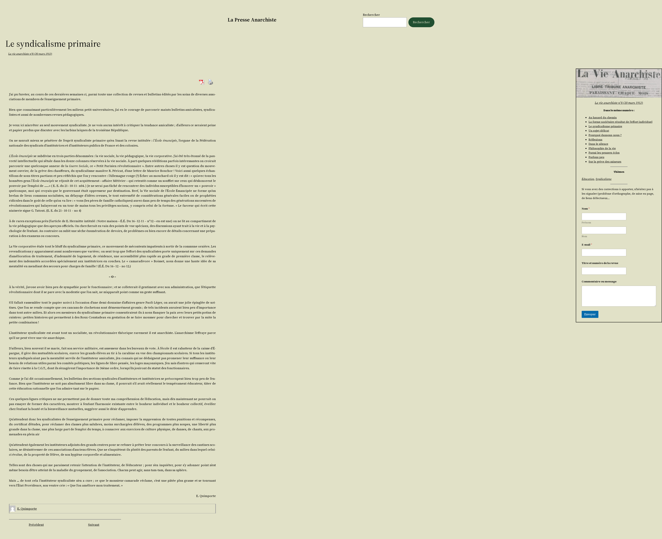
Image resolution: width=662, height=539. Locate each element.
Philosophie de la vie (602, 148)
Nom (584, 236)
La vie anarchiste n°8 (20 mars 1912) (30, 54)
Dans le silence (598, 144)
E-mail (587, 244)
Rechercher (371, 15)
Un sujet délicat (599, 130)
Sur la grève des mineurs (605, 161)
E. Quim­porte (27, 508)
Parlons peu (596, 157)
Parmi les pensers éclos (604, 152)
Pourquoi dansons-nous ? (605, 135)
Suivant (93, 524)
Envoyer (590, 314)
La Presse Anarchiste (252, 19)
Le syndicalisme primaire (605, 126)
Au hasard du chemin (603, 117)
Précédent (36, 524)
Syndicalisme (603, 179)
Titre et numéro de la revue (600, 263)
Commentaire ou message (599, 281)
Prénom (586, 222)
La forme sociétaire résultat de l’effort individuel (620, 122)
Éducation (588, 179)
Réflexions (595, 139)
